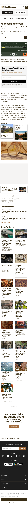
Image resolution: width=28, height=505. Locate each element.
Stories (5, 18)
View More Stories (5, 222)
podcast (4, 201)
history (11, 201)
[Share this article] (2, 37)
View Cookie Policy (13, 496)
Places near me (8, 12)
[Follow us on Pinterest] (20, 456)
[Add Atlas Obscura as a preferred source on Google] (25, 37)
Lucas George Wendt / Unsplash (9, 160)
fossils (18, 198)
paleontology (18, 195)
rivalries (4, 195)
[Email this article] (5, 37)
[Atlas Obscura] (9, 7)
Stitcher (17, 59)
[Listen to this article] (8, 37)
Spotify (8, 61)
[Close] (26, 491)
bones (3, 198)
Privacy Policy (8, 85)
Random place (21, 12)
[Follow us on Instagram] (16, 456)
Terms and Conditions (16, 85)
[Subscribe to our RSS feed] (23, 456)
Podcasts (12, 18)
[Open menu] (26, 6)
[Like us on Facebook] (3, 456)
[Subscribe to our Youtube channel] (7, 456)
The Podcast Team (6, 31)
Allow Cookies (14, 499)
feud (10, 195)
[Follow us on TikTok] (12, 456)
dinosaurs (10, 198)
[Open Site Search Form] (23, 7)
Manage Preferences (14, 502)
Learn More (14, 426)
